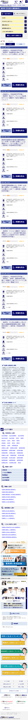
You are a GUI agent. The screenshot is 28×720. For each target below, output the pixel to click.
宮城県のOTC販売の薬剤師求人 (9, 496)
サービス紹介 (7, 681)
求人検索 (19, 5)
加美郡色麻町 (20, 457)
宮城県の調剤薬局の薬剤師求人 (9, 489)
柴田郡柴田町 (5, 450)
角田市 (18, 440)
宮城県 (23, 5)
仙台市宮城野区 (12, 435)
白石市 (8, 440)
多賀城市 (4, 443)
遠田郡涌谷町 (12, 460)
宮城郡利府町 (13, 455)
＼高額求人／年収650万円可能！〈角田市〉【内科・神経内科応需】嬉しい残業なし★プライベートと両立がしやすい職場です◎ (14, 279)
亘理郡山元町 (12, 452)
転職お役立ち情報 (7, 686)
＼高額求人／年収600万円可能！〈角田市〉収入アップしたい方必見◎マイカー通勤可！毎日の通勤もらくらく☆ (14, 97)
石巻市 (17, 438)
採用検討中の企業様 (14, 690)
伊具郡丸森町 (20, 450)
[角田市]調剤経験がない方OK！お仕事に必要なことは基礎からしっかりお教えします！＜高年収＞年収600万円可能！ (14, 188)
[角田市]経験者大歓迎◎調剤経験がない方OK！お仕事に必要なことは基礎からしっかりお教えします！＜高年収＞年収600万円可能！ (13, 142)
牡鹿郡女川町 (5, 462)
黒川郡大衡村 (12, 457)
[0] (21, 2)
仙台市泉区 (11, 438)
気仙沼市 (4, 440)
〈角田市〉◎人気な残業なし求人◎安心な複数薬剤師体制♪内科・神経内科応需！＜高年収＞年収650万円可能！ (14, 325)
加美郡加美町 (5, 460)
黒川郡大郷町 (5, 457)
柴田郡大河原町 (13, 447)
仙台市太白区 (5, 438)
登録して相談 (21, 686)
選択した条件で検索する (14, 35)
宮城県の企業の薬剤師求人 (8, 499)
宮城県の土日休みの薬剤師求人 (9, 532)
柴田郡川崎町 (12, 450)
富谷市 (19, 462)
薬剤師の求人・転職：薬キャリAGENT (8, 5)
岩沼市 (8, 443)
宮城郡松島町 (20, 452)
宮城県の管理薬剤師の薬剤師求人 (9, 537)
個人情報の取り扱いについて (15, 712)
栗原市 (18, 443)
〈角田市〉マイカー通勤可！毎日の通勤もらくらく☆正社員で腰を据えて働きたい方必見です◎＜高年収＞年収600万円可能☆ (14, 233)
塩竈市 (22, 438)
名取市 (13, 440)
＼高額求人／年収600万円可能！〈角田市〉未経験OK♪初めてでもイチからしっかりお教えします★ (14, 52)
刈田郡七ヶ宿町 (5, 447)
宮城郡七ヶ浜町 (5, 455)
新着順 (10, 44)
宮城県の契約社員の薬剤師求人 (9, 513)
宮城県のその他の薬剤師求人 (8, 501)
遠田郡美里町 (20, 460)
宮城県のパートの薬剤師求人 (8, 518)
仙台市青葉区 (5, 435)
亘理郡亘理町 (5, 452)
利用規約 (8, 712)
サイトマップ (3, 712)
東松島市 (4, 445)
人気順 (20, 44)
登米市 (13, 443)
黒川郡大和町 (21, 455)
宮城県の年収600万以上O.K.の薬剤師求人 (11, 527)
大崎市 (8, 445)
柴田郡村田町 (22, 447)
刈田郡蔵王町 (15, 445)
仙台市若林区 (21, 435)
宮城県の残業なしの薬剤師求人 (9, 529)
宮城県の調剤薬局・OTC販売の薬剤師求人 (11, 494)
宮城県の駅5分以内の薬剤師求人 (9, 534)
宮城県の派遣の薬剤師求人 (8, 515)
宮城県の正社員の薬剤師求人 (8, 510)
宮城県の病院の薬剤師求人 (8, 492)
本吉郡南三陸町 (12, 462)
